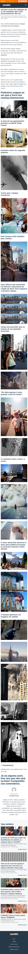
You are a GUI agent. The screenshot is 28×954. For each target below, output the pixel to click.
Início (14, 938)
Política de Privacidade (14, 946)
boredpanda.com (8, 765)
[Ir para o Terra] (4, 1)
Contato (14, 941)
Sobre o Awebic (14, 944)
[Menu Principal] (25, 5)
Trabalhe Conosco (14, 949)
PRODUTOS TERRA (22, 1)
